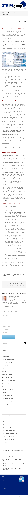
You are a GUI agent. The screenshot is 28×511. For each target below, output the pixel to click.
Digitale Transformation (8, 359)
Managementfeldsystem (8, 401)
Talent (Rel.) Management (9, 436)
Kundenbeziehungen (7, 395)
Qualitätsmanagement (8, 422)
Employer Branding (7, 362)
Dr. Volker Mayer (7, 273)
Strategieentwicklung (8, 428)
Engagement (6, 365)
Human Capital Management (13, 274)
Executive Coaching (7, 368)
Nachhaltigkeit (6, 404)
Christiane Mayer (7, 464)
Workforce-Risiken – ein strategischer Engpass (13, 451)
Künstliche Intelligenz (8, 398)
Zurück (20, 21)
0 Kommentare (13, 275)
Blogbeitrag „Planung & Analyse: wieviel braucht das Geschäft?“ (14, 43)
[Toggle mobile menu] (25, 8)
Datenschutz (5, 483)
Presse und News (7, 419)
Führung (5, 371)
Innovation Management (8, 383)
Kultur (4, 392)
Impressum (5, 478)
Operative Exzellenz (7, 410)
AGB (3, 480)
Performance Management (9, 413)
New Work (5, 407)
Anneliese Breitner (7, 455)
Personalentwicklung (7, 416)
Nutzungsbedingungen (5, 485)
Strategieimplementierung (9, 431)
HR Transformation (7, 377)
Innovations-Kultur (7, 386)
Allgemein (5, 354)
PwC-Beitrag (7, 149)
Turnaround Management (9, 439)
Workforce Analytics (7, 442)
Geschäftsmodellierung (8, 374)
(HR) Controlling (6, 351)
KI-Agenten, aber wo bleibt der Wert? (13, 460)
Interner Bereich (4, 489)
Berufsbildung (6, 356)
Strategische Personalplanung (10, 433)
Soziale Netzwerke (7, 425)
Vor (24, 21)
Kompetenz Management (9, 389)
